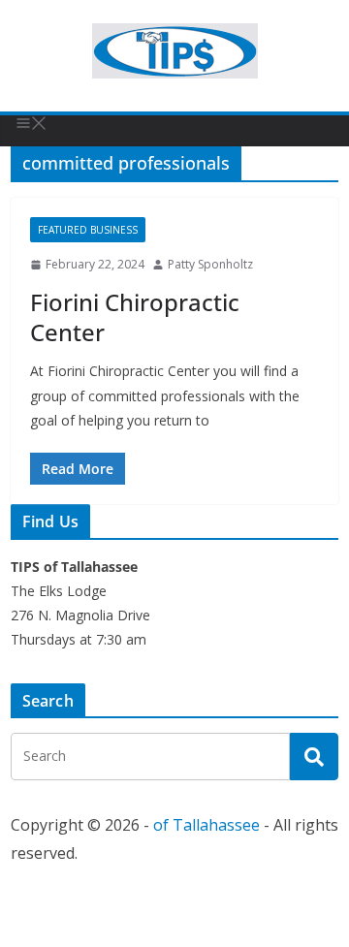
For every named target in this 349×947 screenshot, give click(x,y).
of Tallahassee (206, 825)
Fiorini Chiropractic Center (134, 317)
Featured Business (88, 230)
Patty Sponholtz (210, 264)
